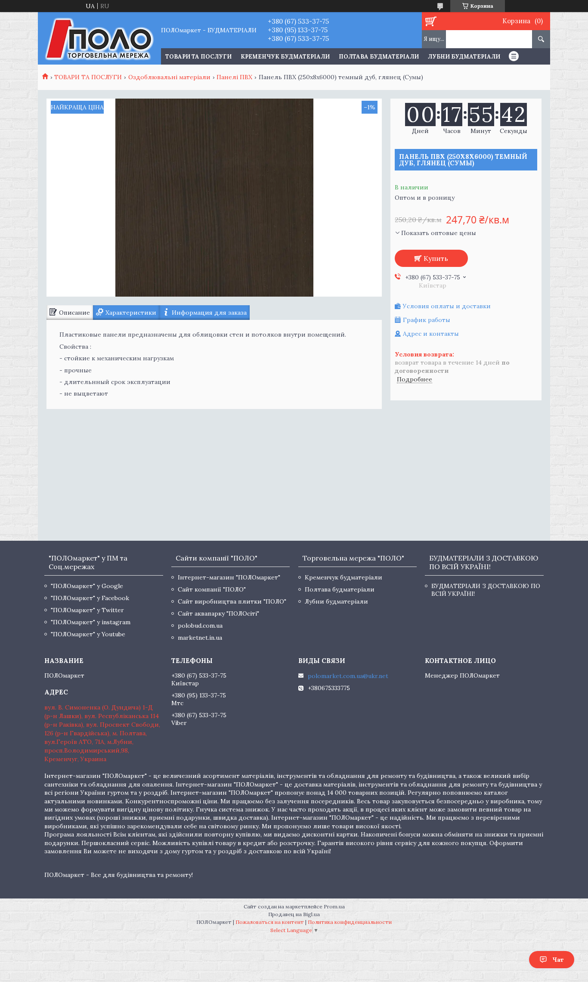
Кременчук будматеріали (285, 56)
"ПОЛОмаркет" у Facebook (90, 598)
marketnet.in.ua (200, 637)
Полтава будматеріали (379, 56)
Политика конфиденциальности (350, 922)
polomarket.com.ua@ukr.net (348, 676)
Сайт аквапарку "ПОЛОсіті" (218, 613)
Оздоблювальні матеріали (169, 77)
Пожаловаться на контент (269, 922)
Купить (436, 258)
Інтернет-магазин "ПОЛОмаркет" (229, 577)
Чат (558, 959)
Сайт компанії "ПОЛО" (212, 589)
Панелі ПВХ (234, 77)
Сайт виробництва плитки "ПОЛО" (232, 601)
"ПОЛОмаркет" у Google (87, 586)
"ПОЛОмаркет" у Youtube (88, 634)
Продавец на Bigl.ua (294, 914)
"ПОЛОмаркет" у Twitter (87, 610)
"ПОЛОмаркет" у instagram (90, 622)
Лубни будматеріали (464, 56)
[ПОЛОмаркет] (99, 38)
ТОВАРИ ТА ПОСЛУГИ (198, 56)
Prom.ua (334, 906)
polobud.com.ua (200, 625)
